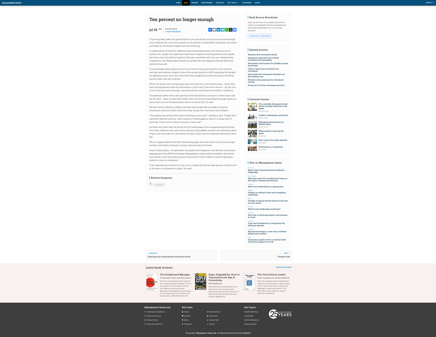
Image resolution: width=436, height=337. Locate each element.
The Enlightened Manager (175, 274)
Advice (257, 3)
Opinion (194, 3)
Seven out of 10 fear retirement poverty (266, 85)
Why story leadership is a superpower (266, 186)
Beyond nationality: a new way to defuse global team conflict (267, 232)
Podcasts (220, 3)
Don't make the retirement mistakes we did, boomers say (266, 75)
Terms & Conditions (155, 324)
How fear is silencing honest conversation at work (268, 216)
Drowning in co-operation (271, 147)
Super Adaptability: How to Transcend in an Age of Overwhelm (224, 277)
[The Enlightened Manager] (153, 286)
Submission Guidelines (156, 312)
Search (212, 324)
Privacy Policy (152, 320)
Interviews (246, 3)
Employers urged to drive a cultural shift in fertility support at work (267, 240)
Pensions (159, 185)
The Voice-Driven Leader (271, 274)
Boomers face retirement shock (262, 54)
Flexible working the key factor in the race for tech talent (268, 202)
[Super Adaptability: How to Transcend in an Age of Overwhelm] (202, 286)
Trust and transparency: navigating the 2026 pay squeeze (266, 224)
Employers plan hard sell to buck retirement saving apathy (263, 59)
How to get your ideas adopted (273, 140)
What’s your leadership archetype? (264, 209)
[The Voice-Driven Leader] (250, 284)
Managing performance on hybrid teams (271, 123)
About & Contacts (154, 316)
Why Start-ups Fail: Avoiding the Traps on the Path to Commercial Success (267, 179)
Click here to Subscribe (259, 36)
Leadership (248, 316)
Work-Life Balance (251, 320)
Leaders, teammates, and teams (273, 115)
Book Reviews (206, 3)
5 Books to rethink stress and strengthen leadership (267, 193)
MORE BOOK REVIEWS (284, 267)
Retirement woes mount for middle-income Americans (268, 64)
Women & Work (250, 324)
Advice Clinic (214, 320)
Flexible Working (251, 312)
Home (178, 3)
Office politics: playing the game (271, 132)
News (186, 3)
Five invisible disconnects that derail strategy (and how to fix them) (273, 106)
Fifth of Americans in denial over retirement (263, 70)
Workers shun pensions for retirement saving (266, 81)
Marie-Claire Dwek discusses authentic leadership (266, 171)
